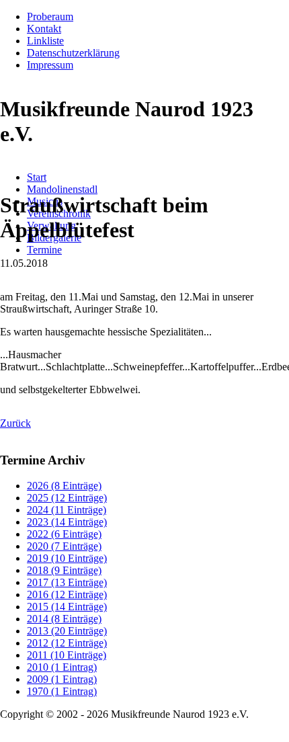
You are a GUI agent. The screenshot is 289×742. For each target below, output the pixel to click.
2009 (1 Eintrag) (62, 679)
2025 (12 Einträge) (67, 497)
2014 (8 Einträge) (64, 618)
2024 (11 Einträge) (66, 510)
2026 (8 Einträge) (64, 485)
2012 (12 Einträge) (67, 643)
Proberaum (50, 16)
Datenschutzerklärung (73, 52)
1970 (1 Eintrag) (62, 691)
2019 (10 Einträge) (67, 558)
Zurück (15, 423)
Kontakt (44, 28)
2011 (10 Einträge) (66, 655)
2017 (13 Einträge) (67, 582)
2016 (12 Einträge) (67, 594)
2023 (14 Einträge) (67, 522)
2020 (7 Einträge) (64, 546)
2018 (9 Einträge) (64, 570)
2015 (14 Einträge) (67, 606)
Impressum (50, 65)
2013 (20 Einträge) (67, 630)
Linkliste (45, 40)
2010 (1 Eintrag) (62, 667)
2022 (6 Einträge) (64, 534)
